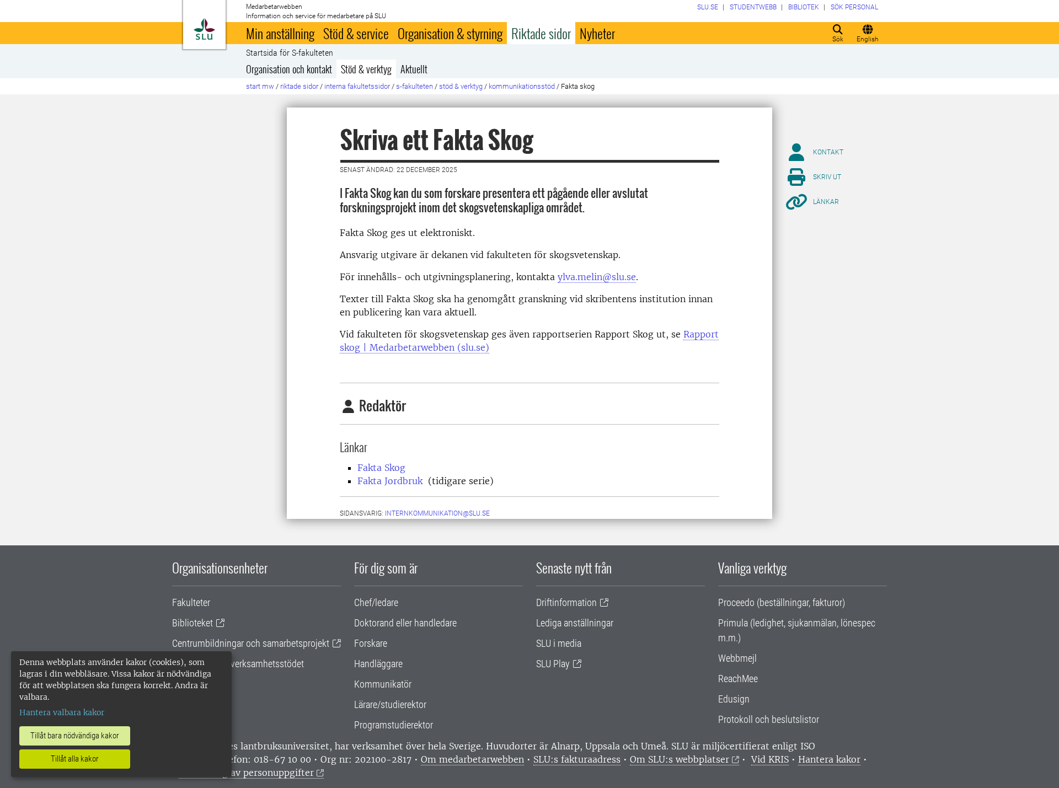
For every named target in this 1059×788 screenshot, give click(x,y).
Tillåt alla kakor (75, 759)
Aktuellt (413, 69)
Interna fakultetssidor (357, 86)
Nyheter (597, 33)
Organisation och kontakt (289, 69)
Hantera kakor (829, 759)
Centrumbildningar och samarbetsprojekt (250, 643)
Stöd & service (356, 33)
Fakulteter (191, 602)
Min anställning (280, 33)
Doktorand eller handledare (405, 623)
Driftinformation (566, 602)
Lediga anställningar (574, 623)
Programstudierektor (393, 725)
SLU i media (558, 643)
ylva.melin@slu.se (597, 276)
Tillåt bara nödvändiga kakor (74, 736)
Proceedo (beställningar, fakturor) (781, 602)
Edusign (734, 699)
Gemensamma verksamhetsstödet (238, 663)
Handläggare (378, 663)
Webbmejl (737, 658)
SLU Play (553, 663)
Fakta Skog (381, 467)
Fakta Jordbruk (389, 480)
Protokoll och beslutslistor (768, 719)
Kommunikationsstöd (522, 86)
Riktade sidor (541, 33)
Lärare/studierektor (390, 704)
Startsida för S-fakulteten (289, 53)
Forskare (370, 643)
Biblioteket (192, 623)
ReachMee (738, 678)
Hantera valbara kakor (61, 712)
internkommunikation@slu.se (437, 513)
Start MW (260, 86)
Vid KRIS (770, 759)
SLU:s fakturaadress (577, 759)
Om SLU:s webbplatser (679, 759)
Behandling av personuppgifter (246, 772)
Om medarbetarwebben (472, 759)
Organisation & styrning (450, 33)
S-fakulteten (414, 86)
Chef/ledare (376, 602)
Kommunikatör (382, 684)
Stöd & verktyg (366, 69)
